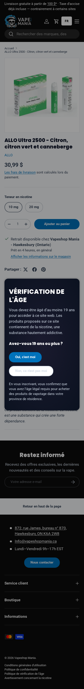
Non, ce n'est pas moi (31, 371)
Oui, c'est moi (25, 357)
